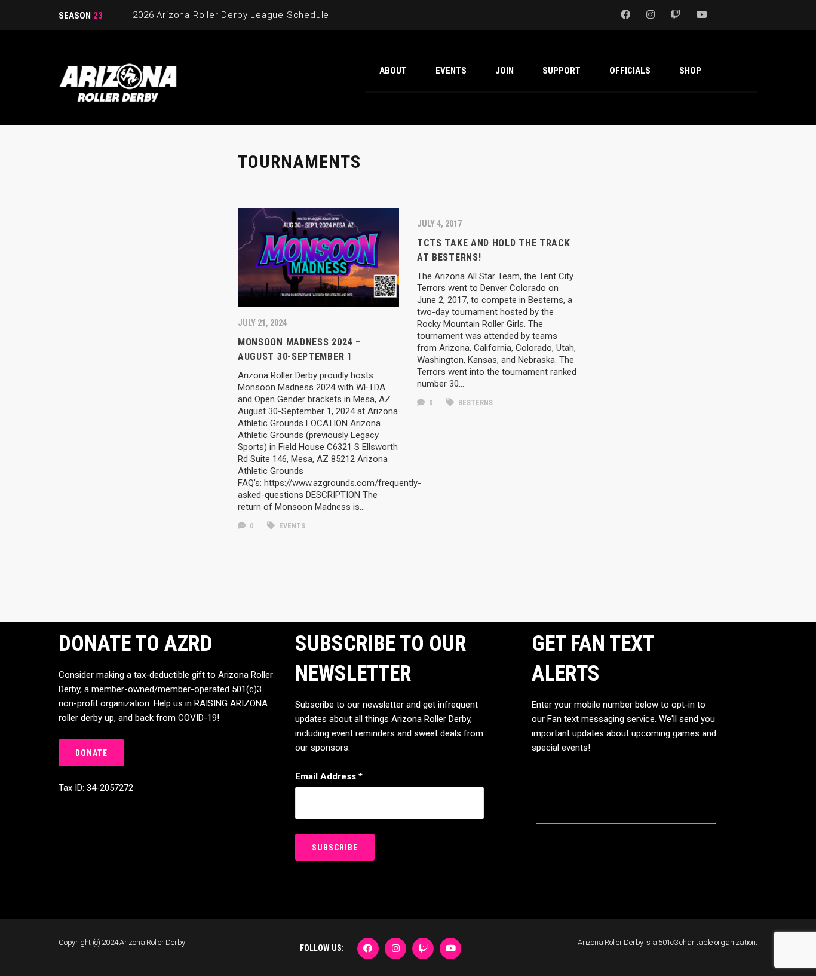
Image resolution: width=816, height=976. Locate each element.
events (291, 526)
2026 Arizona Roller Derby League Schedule (231, 15)
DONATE (91, 753)
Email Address (329, 776)
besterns (474, 403)
